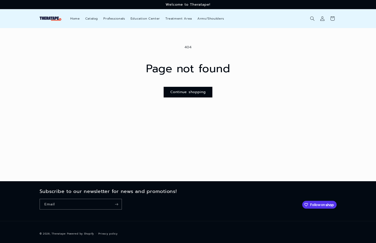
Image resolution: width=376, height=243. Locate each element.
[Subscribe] (116, 204)
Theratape (59, 234)
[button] (312, 18)
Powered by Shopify (80, 234)
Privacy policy (108, 234)
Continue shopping (188, 92)
